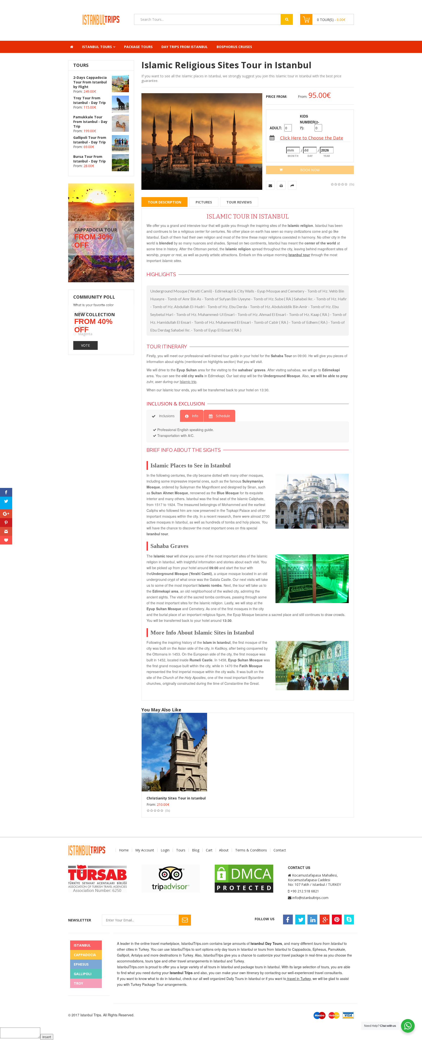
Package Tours (138, 46)
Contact (280, 850)
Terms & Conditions (251, 850)
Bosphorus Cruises (234, 46)
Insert (46, 1037)
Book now (310, 170)
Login (165, 850)
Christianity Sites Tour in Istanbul (176, 798)
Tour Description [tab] (164, 202)
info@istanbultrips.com (310, 897)
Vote (85, 345)
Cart (209, 850)
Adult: (276, 127)
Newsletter (79, 920)
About (224, 850)
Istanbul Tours (97, 46)
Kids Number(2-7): (307, 122)
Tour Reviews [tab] (239, 202)
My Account (144, 850)
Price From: (276, 96)
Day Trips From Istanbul (184, 46)
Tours (180, 850)
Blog (195, 850)
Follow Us (264, 919)
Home (124, 850)
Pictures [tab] (204, 202)
